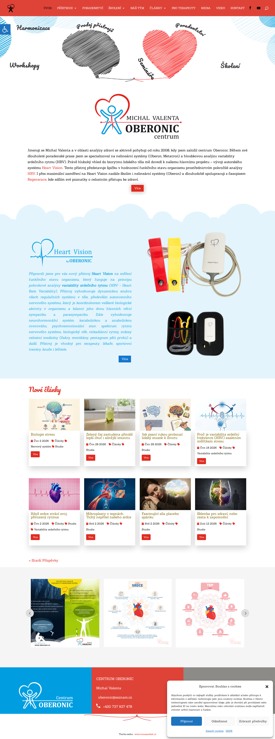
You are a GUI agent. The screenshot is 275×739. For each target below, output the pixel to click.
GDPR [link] (229, 730)
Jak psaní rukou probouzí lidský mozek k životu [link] (162, 436)
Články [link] (59, 441)
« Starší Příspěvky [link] (43, 560)
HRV (31, 173)
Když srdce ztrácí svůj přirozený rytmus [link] (49, 515)
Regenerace (37, 179)
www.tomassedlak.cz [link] (145, 734)
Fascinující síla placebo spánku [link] (160, 515)
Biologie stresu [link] (43, 434)
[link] (5, 29)
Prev (30, 613)
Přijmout (186, 721)
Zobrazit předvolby (253, 721)
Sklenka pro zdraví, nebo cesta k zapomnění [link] (217, 515)
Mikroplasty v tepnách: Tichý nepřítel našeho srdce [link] (108, 515)
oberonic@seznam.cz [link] (115, 697)
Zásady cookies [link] (215, 730)
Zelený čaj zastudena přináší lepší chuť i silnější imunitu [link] (109, 436)
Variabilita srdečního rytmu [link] (51, 529)
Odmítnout (219, 721)
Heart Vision (52, 168)
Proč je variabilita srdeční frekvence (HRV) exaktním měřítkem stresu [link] (219, 437)
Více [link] (137, 188)
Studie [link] (59, 446)
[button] (267, 687)
